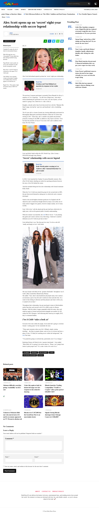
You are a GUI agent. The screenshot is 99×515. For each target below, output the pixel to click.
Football (34, 352)
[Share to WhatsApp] (58, 41)
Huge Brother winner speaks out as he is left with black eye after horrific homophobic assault (10, 64)
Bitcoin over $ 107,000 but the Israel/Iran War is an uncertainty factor (32, 415)
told (44, 214)
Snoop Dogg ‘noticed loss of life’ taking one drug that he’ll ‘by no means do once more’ (85, 41)
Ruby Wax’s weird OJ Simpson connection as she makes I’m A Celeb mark (10, 71)
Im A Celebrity (43, 352)
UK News (40, 355)
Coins (17, 9)
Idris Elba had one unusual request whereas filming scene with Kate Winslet (84, 85)
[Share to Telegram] (62, 41)
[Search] (89, 4)
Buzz (3, 9)
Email (37, 457)
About (37, 491)
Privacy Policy (59, 9)
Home (3, 17)
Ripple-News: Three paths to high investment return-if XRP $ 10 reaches (11, 86)
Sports (23, 9)
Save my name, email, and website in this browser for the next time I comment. (27, 466)
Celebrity (26, 352)
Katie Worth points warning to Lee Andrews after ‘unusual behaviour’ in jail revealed (48, 169)
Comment (9, 439)
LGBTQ (51, 352)
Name (7, 457)
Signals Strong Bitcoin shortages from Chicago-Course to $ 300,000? (53, 415)
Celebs (9, 9)
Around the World (34, 9)
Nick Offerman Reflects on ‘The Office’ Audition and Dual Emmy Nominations (37, 14)
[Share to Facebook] (50, 41)
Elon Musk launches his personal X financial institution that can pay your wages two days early (85, 63)
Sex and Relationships (29, 355)
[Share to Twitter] (54, 41)
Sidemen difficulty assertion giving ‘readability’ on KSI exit (12, 388)
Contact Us (48, 9)
